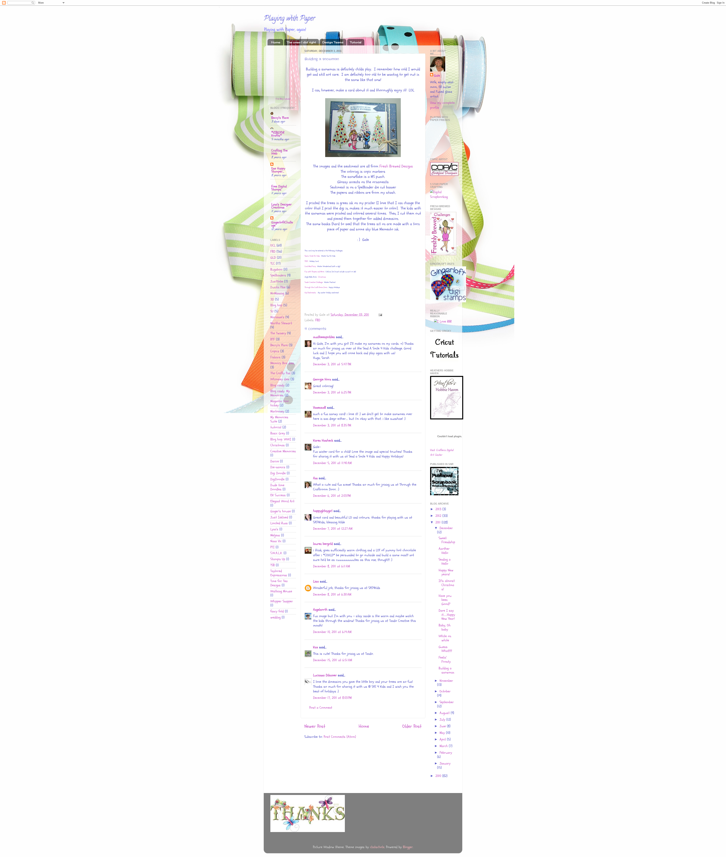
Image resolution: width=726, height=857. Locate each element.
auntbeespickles (324, 337)
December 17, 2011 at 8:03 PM (332, 697)
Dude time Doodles (277, 487)
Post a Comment (320, 707)
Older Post (412, 726)
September (447, 702)
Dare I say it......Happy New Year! (447, 614)
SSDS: (306, 261)
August (445, 713)
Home (275, 42)
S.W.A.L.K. (276, 553)
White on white (445, 638)
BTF (272, 339)
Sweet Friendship (447, 540)
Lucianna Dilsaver (325, 675)
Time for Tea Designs (279, 583)
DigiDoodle (277, 479)
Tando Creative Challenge (314, 282)
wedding (275, 617)
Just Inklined (279, 517)
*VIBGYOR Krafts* (277, 134)
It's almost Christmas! (447, 585)
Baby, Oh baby (445, 627)
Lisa (316, 581)
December (446, 528)
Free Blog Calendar (283, 98)
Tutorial (355, 42)
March (444, 746)
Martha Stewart (281, 323)
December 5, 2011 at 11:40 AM (332, 463)
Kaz (315, 647)
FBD (317, 320)
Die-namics (277, 467)
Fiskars (275, 357)
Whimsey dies (279, 379)
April (443, 739)
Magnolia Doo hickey (279, 403)
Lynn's (274, 529)
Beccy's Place (280, 117)
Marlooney (277, 411)
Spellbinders (278, 275)
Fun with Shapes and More (314, 271)
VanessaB (319, 407)
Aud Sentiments (310, 292)
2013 (438, 509)
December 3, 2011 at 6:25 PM (332, 392)
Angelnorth (320, 609)
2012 (438, 515)
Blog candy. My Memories (280, 393)
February (446, 752)
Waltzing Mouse (281, 591)
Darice (274, 461)
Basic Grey (277, 433)
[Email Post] (380, 314)
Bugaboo (276, 269)
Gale (437, 75)
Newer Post (314, 726)
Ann (315, 478)
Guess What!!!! (445, 649)
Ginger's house (280, 511)
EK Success (278, 495)
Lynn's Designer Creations (281, 206)
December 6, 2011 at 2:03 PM (332, 495)
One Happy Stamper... (278, 170)
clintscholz (377, 847)
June (443, 726)
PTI (272, 547)
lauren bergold (323, 543)
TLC (272, 263)
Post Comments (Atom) (340, 736)
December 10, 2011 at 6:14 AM (332, 632)
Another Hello (444, 550)
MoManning (277, 293)
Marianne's (277, 317)
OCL (272, 245)
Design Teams (332, 42)
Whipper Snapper (281, 601)
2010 (438, 776)
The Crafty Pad (280, 373)
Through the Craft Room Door (316, 287)
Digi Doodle (278, 473)
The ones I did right (301, 42)
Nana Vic (276, 541)
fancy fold (277, 611)
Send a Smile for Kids (312, 256)
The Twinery (278, 333)
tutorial (275, 427)
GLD (273, 257)
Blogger (408, 847)
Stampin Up (277, 559)
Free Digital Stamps (279, 188)
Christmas (277, 445)
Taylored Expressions (278, 573)
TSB (272, 565)
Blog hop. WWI (280, 439)
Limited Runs (279, 523)
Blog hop (276, 305)
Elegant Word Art (282, 501)
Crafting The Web (279, 152)
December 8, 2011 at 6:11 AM (331, 566)
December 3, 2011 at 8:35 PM (332, 425)
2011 (438, 522)
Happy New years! (446, 572)
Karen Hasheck (323, 440)
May (443, 732)
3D (272, 299)
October (445, 691)
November (446, 680)
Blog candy (277, 385)
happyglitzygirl (322, 511)
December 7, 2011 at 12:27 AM (332, 528)
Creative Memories (283, 451)
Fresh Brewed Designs (396, 166)
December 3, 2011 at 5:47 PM (332, 364)
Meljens (275, 535)
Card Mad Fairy (310, 266)
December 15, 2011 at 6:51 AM (332, 660)
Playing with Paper (289, 19)
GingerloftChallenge (282, 224)
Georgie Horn (322, 379)
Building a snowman (446, 670)
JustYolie (276, 281)
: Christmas (321, 277)
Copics (274, 351)
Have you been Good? (445, 599)
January (445, 763)
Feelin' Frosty (445, 659)
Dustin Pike (277, 287)
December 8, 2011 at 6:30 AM (332, 594)
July (443, 719)
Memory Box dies (282, 363)
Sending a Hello (445, 561)
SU (271, 311)
